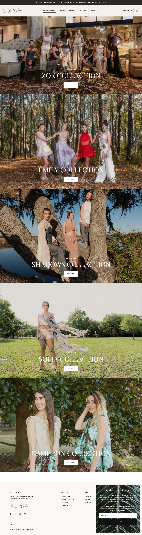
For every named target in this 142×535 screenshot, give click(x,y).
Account (126, 11)
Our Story (93, 11)
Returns (87, 499)
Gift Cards (82, 11)
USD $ (11, 524)
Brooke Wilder (18, 529)
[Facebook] (112, 528)
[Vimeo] (116, 528)
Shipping (88, 496)
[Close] (137, 487)
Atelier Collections (49, 11)
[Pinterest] (124, 528)
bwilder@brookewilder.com (110, 508)
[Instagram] (120, 528)
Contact (88, 502)
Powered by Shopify (27, 529)
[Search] (133, 11)
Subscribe (118, 522)
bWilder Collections (67, 11)
